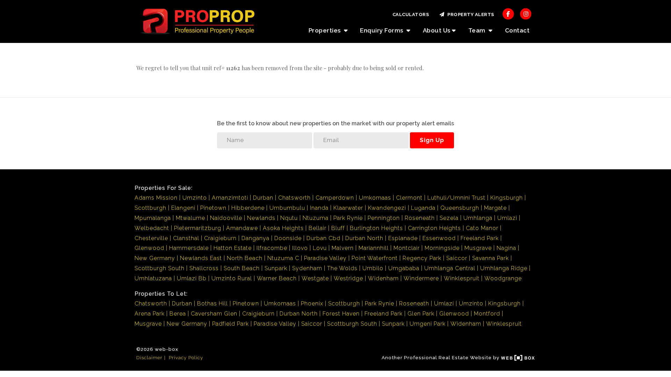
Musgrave (478, 248)
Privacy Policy (186, 357)
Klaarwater (348, 208)
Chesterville (151, 238)
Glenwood (149, 248)
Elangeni (183, 208)
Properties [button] (325, 30)
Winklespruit (461, 278)
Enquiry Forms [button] (382, 30)
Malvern (343, 248)
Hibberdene (248, 208)
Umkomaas (375, 197)
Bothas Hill (212, 303)
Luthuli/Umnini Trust (456, 197)
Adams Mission (156, 197)
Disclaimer (149, 357)
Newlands (261, 218)
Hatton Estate (233, 248)
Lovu (320, 248)
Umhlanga (477, 218)
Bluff (338, 228)
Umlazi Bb (192, 278)
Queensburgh (459, 208)
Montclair (407, 248)
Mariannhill (374, 248)
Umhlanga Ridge (503, 268)
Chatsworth (294, 197)
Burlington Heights (376, 228)
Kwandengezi (387, 208)
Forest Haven (341, 313)
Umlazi (507, 218)
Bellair (317, 228)
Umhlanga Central (449, 268)
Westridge (348, 278)
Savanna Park (490, 258)
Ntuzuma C (283, 258)
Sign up (432, 139)
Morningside (442, 248)
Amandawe (242, 228)
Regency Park (422, 258)
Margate (495, 208)
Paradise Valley (325, 258)
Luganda (423, 208)
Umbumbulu (287, 208)
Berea (177, 313)
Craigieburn (220, 238)
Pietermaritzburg (197, 228)
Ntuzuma (316, 218)
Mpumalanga (153, 218)
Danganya (255, 238)
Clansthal (186, 238)
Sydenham (307, 268)
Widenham (383, 278)
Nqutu (289, 218)
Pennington (384, 218)
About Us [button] (436, 30)
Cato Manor (482, 228)
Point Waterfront (375, 258)
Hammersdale (189, 248)
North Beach (244, 258)
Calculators (410, 14)
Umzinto (194, 197)
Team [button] (477, 30)
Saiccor (456, 258)
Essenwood (439, 238)
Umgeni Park (428, 323)
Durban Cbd (323, 238)
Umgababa (403, 268)
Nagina (506, 248)
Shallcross (204, 268)
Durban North (364, 238)
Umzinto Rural (231, 278)
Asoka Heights (283, 228)
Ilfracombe (272, 248)
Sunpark (276, 268)
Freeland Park (480, 238)
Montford (487, 313)
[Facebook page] (508, 13)
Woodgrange (503, 278)
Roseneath (420, 218)
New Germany (155, 258)
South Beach (242, 268)
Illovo (300, 248)
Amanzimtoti (230, 197)
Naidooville (226, 218)
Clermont (409, 197)
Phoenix (312, 303)
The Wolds (342, 268)
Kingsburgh (506, 197)
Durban (263, 197)
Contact (517, 30)
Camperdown (335, 197)
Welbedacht (152, 228)
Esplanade (403, 238)
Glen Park (420, 313)
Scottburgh (150, 208)
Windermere (421, 278)
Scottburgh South (160, 268)
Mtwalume (190, 218)
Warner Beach (277, 278)
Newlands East (201, 258)
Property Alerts (469, 14)
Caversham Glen (214, 313)
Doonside (288, 238)
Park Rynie (348, 218)
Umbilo (372, 268)
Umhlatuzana (153, 278)
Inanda (319, 208)
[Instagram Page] (526, 13)
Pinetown (213, 208)
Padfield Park (230, 323)
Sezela (449, 218)
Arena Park (150, 313)
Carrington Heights (434, 228)
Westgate (315, 278)
